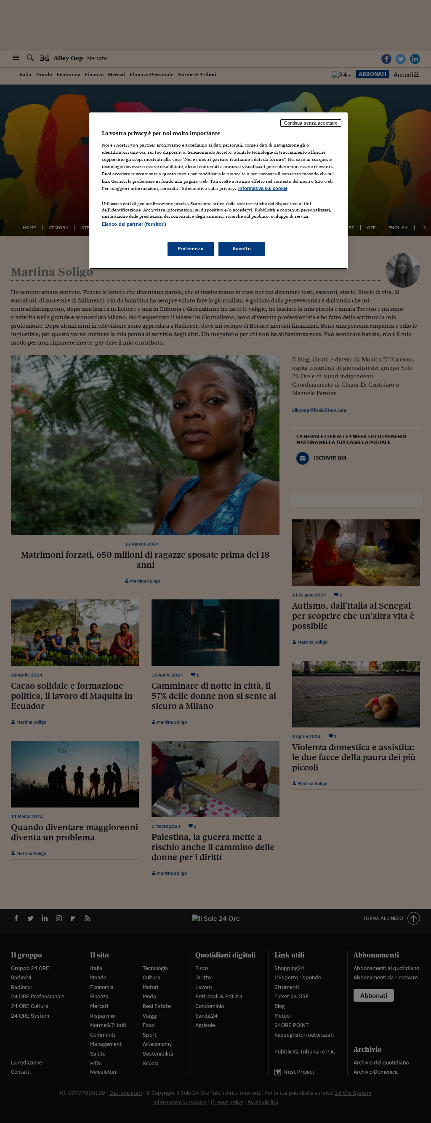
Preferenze (191, 248)
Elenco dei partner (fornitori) (134, 224)
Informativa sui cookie (262, 188)
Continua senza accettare (311, 123)
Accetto (241, 248)
